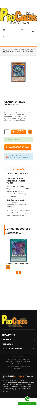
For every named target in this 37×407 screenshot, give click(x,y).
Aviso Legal (27, 361)
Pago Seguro (18, 368)
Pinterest (19, 380)
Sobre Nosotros (23, 359)
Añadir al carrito (19, 132)
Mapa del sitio (12, 359)
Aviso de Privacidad (18, 364)
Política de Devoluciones (15, 366)
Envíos (27, 366)
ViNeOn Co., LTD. (20, 376)
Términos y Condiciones (14, 361)
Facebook (10, 380)
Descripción (18, 169)
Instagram (24, 380)
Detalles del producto (18, 173)
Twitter (12, 380)
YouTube (17, 380)
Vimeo (21, 380)
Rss (15, 380)
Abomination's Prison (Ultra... (18, 264)
